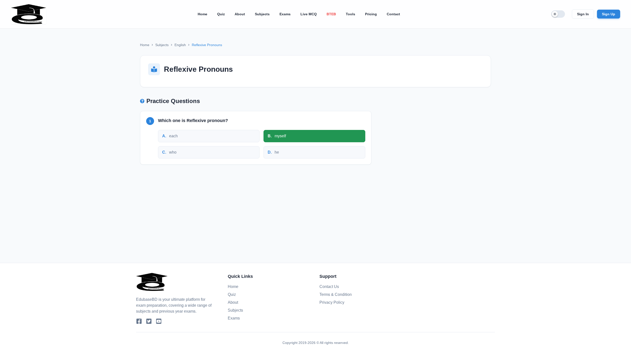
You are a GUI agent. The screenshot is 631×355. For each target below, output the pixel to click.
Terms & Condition (335, 294)
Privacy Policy (331, 302)
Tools (350, 14)
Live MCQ (308, 14)
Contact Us (329, 286)
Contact (393, 14)
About (240, 14)
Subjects (262, 14)
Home (202, 14)
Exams (285, 14)
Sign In (583, 14)
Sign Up (608, 14)
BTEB (331, 14)
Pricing (371, 14)
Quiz (221, 14)
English (180, 45)
